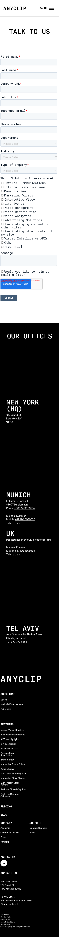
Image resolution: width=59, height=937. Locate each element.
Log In (43, 8)
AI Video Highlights (10, 739)
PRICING (6, 806)
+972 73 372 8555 (16, 641)
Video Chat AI (7, 769)
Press (3, 837)
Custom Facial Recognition (7, 754)
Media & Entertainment (12, 704)
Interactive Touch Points (12, 764)
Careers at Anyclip (9, 832)
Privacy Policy (5, 919)
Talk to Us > (13, 523)
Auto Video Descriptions (12, 735)
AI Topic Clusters (9, 748)
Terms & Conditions (7, 922)
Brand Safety (7, 760)
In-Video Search (8, 744)
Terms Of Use (5, 924)
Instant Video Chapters (12, 730)
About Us (5, 828)
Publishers (5, 709)
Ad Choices (4, 914)
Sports (3, 700)
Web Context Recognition (13, 773)
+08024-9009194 (24, 508)
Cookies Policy (5, 917)
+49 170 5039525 (25, 519)
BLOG (3, 814)
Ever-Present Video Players (10, 784)
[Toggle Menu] (51, 8)
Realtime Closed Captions (13, 789)
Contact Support (38, 828)
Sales (32, 832)
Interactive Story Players (12, 778)
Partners (4, 842)
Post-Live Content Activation (9, 795)
